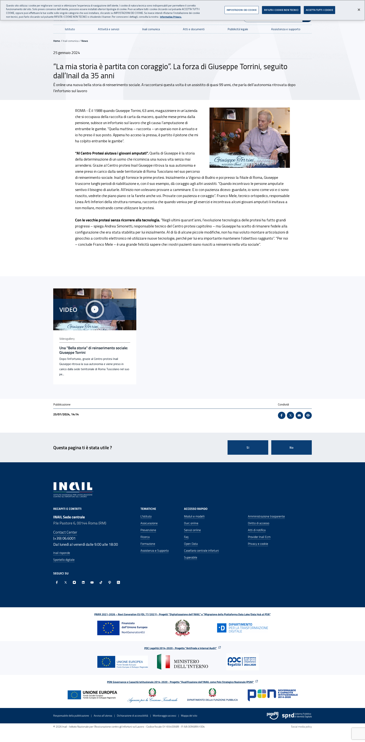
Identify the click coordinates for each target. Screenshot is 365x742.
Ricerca (145, 537)
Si (248, 447)
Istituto (70, 29)
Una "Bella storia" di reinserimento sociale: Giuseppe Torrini (93, 350)
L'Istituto (146, 516)
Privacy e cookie (258, 543)
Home (56, 41)
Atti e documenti (194, 29)
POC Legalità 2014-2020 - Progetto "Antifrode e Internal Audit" (180, 648)
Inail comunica (151, 29)
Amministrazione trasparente (266, 516)
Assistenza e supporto (285, 29)
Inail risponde (61, 552)
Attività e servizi (108, 29)
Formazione (147, 543)
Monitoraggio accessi (164, 715)
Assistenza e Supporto (154, 550)
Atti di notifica (257, 530)
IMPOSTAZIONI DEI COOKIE (242, 10)
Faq (186, 537)
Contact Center (65, 532)
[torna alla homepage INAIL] (73, 489)
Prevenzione (148, 530)
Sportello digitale (64, 559)
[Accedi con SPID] (297, 716)
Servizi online (192, 530)
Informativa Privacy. (171, 17)
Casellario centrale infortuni (201, 550)
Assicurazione (149, 523)
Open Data (191, 543)
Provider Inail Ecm (259, 537)
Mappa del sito (189, 715)
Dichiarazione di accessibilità (132, 715)
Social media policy (301, 727)
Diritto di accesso (258, 523)
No (292, 447)
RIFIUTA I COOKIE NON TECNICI (281, 10)
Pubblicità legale (238, 29)
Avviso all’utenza (103, 715)
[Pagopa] (272, 716)
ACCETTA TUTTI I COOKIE (319, 10)
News (84, 41)
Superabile (190, 557)
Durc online (191, 523)
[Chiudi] (359, 10)
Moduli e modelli (194, 516)
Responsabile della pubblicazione (71, 715)
